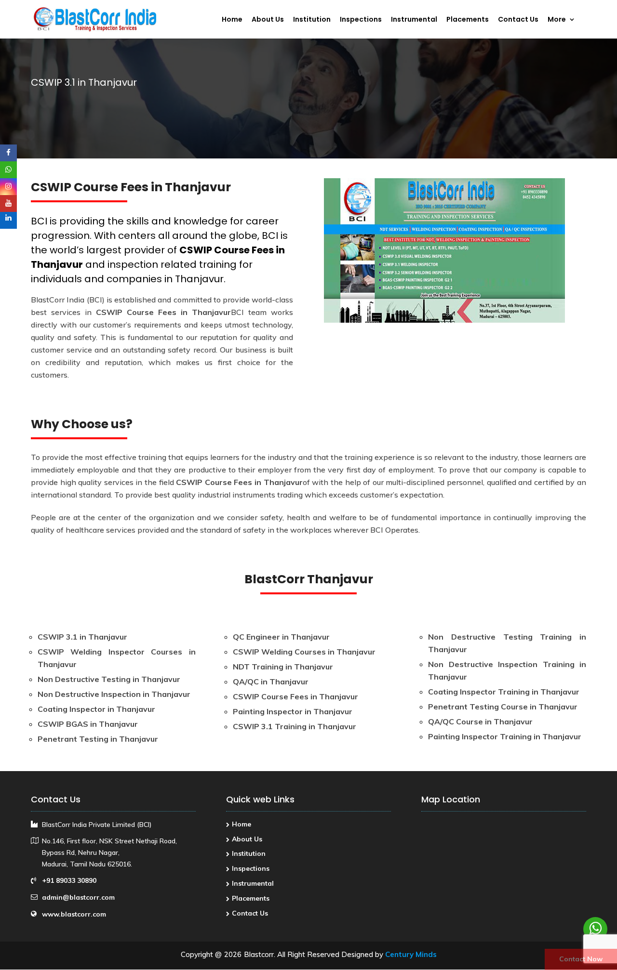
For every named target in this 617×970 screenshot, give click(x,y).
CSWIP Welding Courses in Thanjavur (304, 651)
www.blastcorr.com (74, 914)
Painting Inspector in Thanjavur (292, 711)
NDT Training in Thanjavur (283, 666)
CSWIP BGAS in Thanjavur (88, 724)
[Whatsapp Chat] (595, 929)
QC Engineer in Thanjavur (281, 637)
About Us (268, 20)
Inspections (361, 20)
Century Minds (411, 954)
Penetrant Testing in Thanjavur (98, 739)
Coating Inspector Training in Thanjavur (503, 691)
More (557, 20)
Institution (312, 20)
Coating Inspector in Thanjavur (96, 709)
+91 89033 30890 (69, 880)
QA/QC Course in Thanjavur (480, 721)
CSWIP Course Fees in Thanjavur (163, 312)
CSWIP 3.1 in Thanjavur (82, 637)
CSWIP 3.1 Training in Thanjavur (294, 726)
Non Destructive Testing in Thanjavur (109, 679)
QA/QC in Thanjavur (270, 681)
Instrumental (414, 20)
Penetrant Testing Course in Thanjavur (502, 706)
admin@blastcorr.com (78, 897)
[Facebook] (8, 152)
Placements (467, 20)
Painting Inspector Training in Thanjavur (504, 736)
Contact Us (518, 20)
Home (232, 20)
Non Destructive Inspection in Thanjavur (114, 694)
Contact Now (581, 959)
